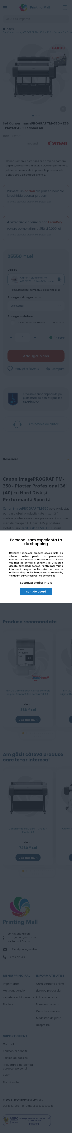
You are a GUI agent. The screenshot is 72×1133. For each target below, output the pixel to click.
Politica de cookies (44, 575)
